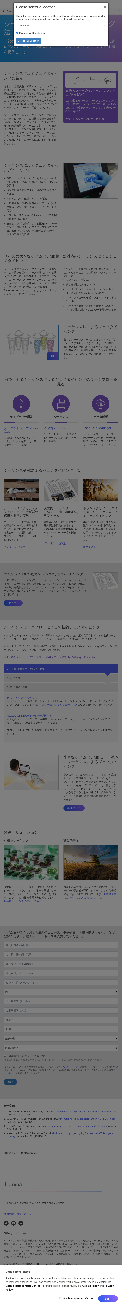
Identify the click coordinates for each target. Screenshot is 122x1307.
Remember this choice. (32, 33)
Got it (108, 1298)
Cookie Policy (90, 1285)
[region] (61, 1286)
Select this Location (28, 40)
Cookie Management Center (22, 1285)
